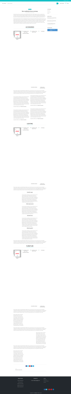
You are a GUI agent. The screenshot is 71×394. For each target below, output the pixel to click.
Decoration (48, 10)
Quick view (20, 35)
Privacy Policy (45, 379)
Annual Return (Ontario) (34, 87)
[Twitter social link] (59, 0)
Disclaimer (45, 382)
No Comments (51, 24)
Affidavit (17, 39)
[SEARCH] (57, 3)
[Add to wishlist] (20, 32)
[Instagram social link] (48, 389)
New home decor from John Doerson (51, 20)
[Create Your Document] (29, 34)
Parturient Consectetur (23, 106)
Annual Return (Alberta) (26, 33)
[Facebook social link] (26, 366)
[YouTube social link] (50, 389)
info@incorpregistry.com (36, 380)
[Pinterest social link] (60, 0)
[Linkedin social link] (61, 0)
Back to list (29, 369)
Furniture (30, 9)
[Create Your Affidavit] (20, 34)
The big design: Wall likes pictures (51, 23)
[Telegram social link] (62, 0)
